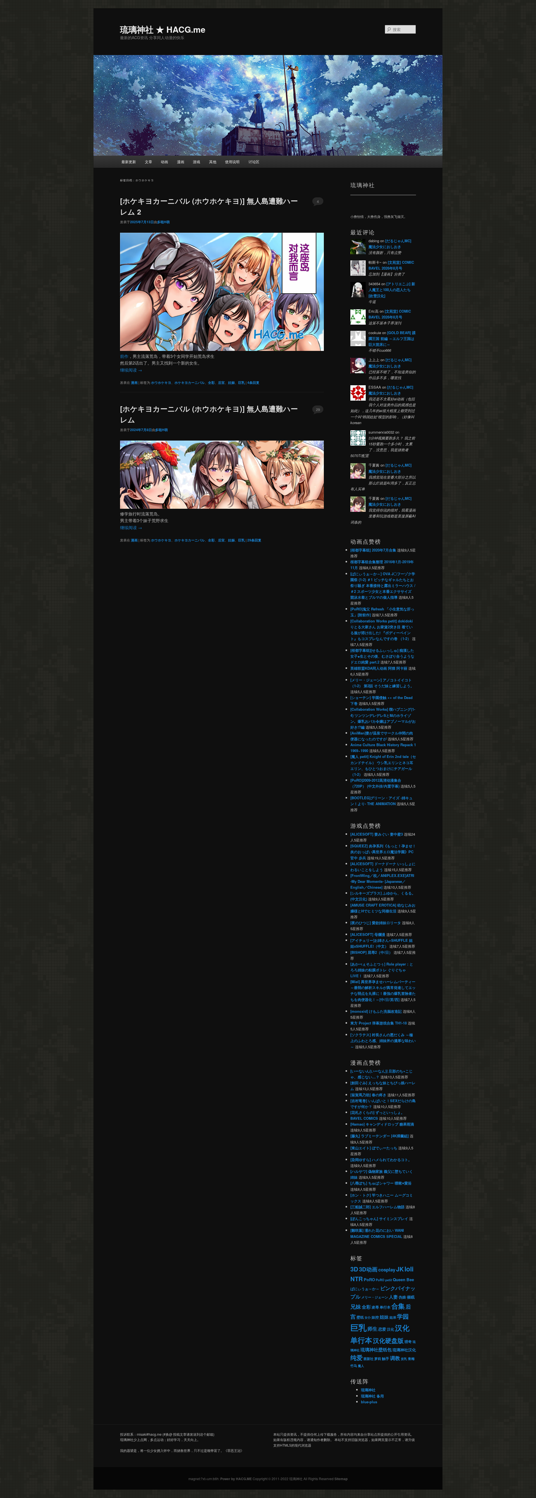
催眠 (411, 1297)
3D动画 (368, 1269)
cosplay (386, 1269)
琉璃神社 (368, 1389)
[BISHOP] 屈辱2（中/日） (371, 952)
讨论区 (253, 161)
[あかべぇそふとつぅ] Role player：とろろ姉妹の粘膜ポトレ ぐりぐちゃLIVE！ (381, 969)
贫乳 (404, 1359)
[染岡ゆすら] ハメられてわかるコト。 (381, 1159)
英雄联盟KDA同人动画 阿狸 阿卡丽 (378, 668)
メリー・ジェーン (374, 1297)
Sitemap (341, 1478)
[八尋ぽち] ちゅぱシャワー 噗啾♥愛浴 (380, 1183)
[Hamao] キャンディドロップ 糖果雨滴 (382, 1124)
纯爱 (356, 1357)
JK (400, 1269)
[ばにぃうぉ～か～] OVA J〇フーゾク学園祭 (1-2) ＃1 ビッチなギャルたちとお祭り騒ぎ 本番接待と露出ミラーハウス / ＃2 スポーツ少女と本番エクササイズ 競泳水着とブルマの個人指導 (382, 585)
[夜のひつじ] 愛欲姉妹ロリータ (375, 922)
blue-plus (369, 1401)
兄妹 (355, 1306)
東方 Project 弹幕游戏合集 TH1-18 (378, 1023)
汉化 (390, 1329)
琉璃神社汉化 (404, 1349)
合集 (398, 1306)
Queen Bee (403, 1280)
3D (354, 1268)
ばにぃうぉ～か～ (364, 1288)
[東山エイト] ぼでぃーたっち (373, 1147)
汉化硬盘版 (388, 1340)
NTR (356, 1279)
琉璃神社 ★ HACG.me (162, 29)
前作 (124, 356)
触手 (385, 1358)
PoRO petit (384, 1280)
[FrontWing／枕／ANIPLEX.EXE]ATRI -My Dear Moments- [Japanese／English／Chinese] (382, 881)
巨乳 (241, 382)
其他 (212, 161)
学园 (403, 1316)
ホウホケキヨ (161, 382)
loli (409, 1268)
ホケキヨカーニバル (189, 382)
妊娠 (231, 382)
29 (318, 409)
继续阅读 (131, 370)
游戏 (196, 161)
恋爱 (382, 1329)
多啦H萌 (163, 221)
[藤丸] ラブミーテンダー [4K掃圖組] (379, 1135)
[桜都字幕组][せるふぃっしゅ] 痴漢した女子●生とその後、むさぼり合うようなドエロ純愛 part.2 (382, 656)
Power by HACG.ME (236, 1478)
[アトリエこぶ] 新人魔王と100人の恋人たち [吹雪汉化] (391, 289)
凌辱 (375, 1307)
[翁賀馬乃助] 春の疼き (368, 1094)
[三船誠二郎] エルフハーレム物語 (377, 1206)
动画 (164, 161)
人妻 (393, 1296)
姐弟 (392, 1317)
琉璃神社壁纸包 (376, 1349)
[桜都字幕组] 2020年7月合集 (373, 550)
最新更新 (128, 161)
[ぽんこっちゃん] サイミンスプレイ (379, 1218)
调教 (395, 1357)
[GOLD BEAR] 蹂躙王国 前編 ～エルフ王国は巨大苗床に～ (392, 338)
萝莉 (377, 1358)
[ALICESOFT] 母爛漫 (367, 934)
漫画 (180, 161)
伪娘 (402, 1297)
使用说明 (232, 161)
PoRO (369, 1279)
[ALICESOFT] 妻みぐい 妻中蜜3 (376, 834)
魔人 (361, 1366)
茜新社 (368, 1358)
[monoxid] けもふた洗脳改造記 (376, 1011)
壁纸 (360, 1317)
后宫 (221, 382)
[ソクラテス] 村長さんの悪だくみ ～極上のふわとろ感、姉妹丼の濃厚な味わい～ (383, 1040)
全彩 (211, 382)
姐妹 (384, 1317)
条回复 (253, 382)
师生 (372, 1328)
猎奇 (408, 1341)
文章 (148, 161)
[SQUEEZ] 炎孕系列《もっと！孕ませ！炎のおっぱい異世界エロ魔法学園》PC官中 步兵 (383, 851)
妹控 (375, 1317)
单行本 (385, 1307)
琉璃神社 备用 (372, 1396)
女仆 (368, 1317)
